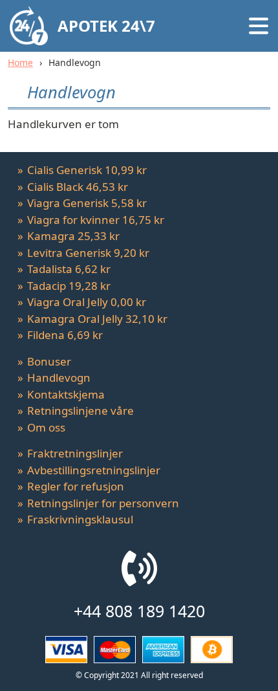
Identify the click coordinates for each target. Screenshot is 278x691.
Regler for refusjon (75, 486)
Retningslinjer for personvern (103, 503)
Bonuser (49, 361)
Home (20, 62)
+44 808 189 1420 (139, 611)
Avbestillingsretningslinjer (93, 470)
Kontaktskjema (66, 394)
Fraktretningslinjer (75, 453)
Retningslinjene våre (80, 410)
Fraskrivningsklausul (80, 519)
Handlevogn (59, 377)
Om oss (46, 427)
